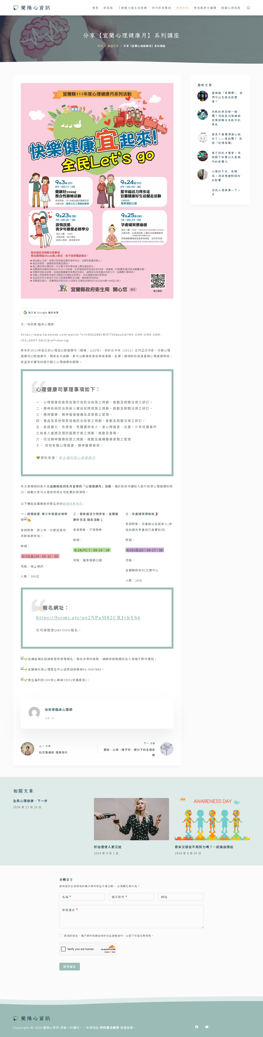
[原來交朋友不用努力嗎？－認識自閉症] (212, 819)
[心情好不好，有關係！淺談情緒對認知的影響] (202, 174)
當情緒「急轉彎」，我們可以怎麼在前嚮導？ (227, 97)
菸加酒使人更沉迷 (107, 846)
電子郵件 (119, 897)
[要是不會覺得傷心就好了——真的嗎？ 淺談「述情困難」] (202, 137)
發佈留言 (69, 966)
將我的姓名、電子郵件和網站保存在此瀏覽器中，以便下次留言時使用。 (109, 935)
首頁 (95, 8)
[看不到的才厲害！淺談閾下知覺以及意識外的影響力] (202, 156)
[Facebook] (196, 1027)
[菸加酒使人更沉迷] (131, 819)
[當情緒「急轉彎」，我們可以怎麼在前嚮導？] (202, 96)
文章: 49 (49, 718)
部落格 (108, 8)
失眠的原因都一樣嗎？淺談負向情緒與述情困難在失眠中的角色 (226, 117)
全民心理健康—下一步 (30, 800)
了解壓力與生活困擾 (132, 8)
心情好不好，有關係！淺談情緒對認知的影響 (226, 175)
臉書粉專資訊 (72, 504)
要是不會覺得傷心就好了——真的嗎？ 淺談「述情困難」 (227, 138)
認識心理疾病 (231, 8)
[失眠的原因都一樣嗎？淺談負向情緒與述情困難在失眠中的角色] (202, 114)
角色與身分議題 (205, 8)
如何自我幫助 (161, 8)
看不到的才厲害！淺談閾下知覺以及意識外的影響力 (226, 157)
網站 (164, 897)
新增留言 (70, 910)
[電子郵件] (206, 1027)
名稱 (66, 897)
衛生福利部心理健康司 (77, 458)
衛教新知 (182, 8)
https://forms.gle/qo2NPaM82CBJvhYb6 (88, 617)
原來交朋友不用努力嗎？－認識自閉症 (204, 846)
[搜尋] (248, 7)
